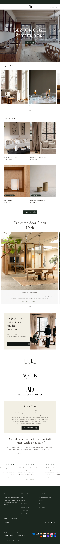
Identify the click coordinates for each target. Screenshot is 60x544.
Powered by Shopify (17, 540)
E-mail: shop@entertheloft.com (11, 497)
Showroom (41, 503)
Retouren (23, 500)
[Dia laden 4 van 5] (31, 484)
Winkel (29, 42)
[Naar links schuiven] (26, 110)
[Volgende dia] (35, 484)
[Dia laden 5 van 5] (33, 484)
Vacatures (41, 500)
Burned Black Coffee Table (10, 157)
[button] (3, 6)
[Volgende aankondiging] (57, 2)
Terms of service (25, 510)
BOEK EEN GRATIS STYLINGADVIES (18, 344)
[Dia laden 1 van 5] (27, 484)
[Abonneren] (41, 453)
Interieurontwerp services (45, 497)
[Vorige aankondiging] (2, 2)
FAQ (22, 497)
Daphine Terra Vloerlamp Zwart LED (39, 157)
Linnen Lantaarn (8, 200)
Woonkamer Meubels (6, 105)
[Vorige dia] (24, 484)
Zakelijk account (25, 507)
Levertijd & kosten (25, 503)
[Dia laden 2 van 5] (28, 484)
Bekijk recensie (10, 477)
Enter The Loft (10, 540)
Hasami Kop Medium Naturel (37, 200)
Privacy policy (24, 513)
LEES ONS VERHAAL (29, 428)
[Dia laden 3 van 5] (30, 484)
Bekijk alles (29, 212)
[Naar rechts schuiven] (33, 110)
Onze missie (42, 507)
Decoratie (31, 105)
